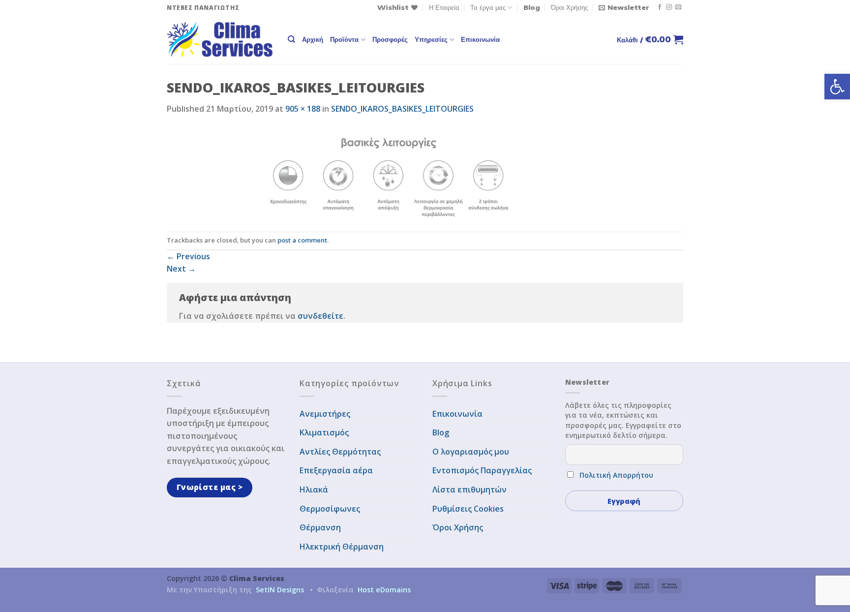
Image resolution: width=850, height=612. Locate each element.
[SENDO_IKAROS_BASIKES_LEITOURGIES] (389, 172)
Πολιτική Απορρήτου (616, 475)
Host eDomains (384, 589)
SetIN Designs (280, 589)
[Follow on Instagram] (669, 7)
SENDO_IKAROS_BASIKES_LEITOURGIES (402, 108)
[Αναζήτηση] (291, 39)
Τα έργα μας (488, 7)
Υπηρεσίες (431, 39)
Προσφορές (390, 39)
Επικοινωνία (480, 39)
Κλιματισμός (324, 432)
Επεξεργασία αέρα (336, 470)
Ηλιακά (314, 489)
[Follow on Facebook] (660, 7)
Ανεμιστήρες (325, 413)
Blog (531, 7)
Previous (188, 256)
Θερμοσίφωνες (330, 508)
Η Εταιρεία (444, 7)
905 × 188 (302, 108)
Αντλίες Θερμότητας (340, 451)
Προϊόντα (344, 39)
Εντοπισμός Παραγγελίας (482, 470)
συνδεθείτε (320, 315)
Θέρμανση (320, 527)
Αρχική (312, 39)
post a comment (302, 240)
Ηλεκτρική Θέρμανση (342, 546)
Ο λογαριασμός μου (470, 451)
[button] (837, 86)
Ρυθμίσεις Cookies (468, 508)
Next (181, 268)
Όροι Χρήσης (569, 7)
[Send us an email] (678, 7)
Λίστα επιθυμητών (469, 489)
